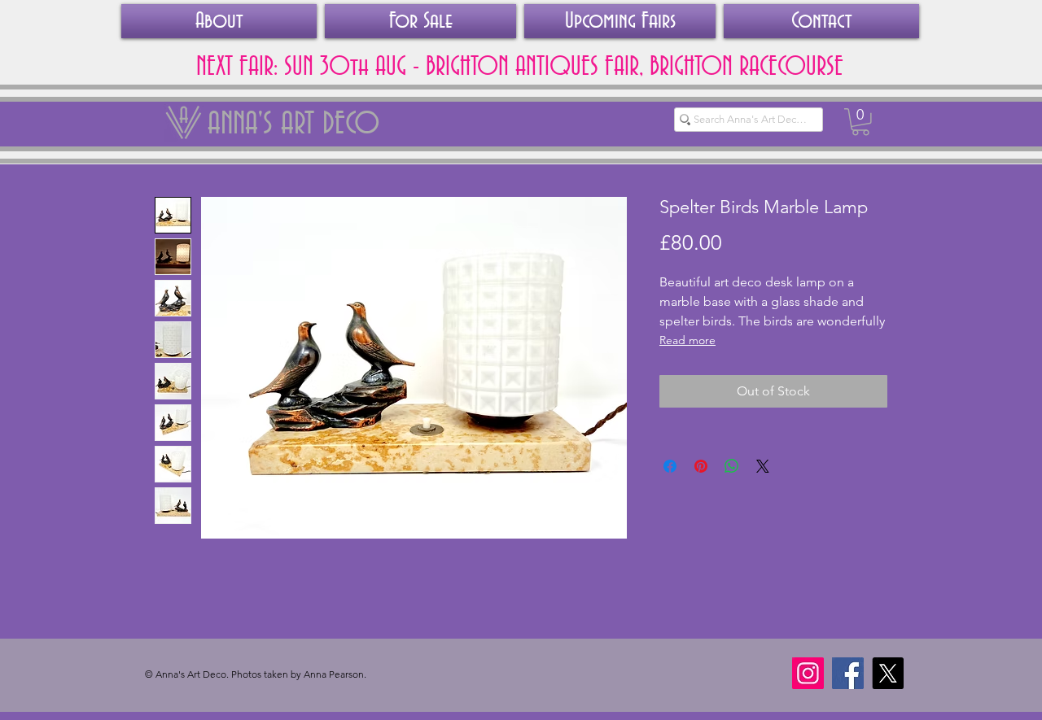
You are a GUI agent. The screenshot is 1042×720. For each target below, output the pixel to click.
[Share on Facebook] (670, 466)
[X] (888, 673)
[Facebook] (848, 673)
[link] (860, 122)
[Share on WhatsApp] (732, 466)
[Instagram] (808, 673)
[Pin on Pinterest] (701, 466)
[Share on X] (763, 466)
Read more (687, 340)
